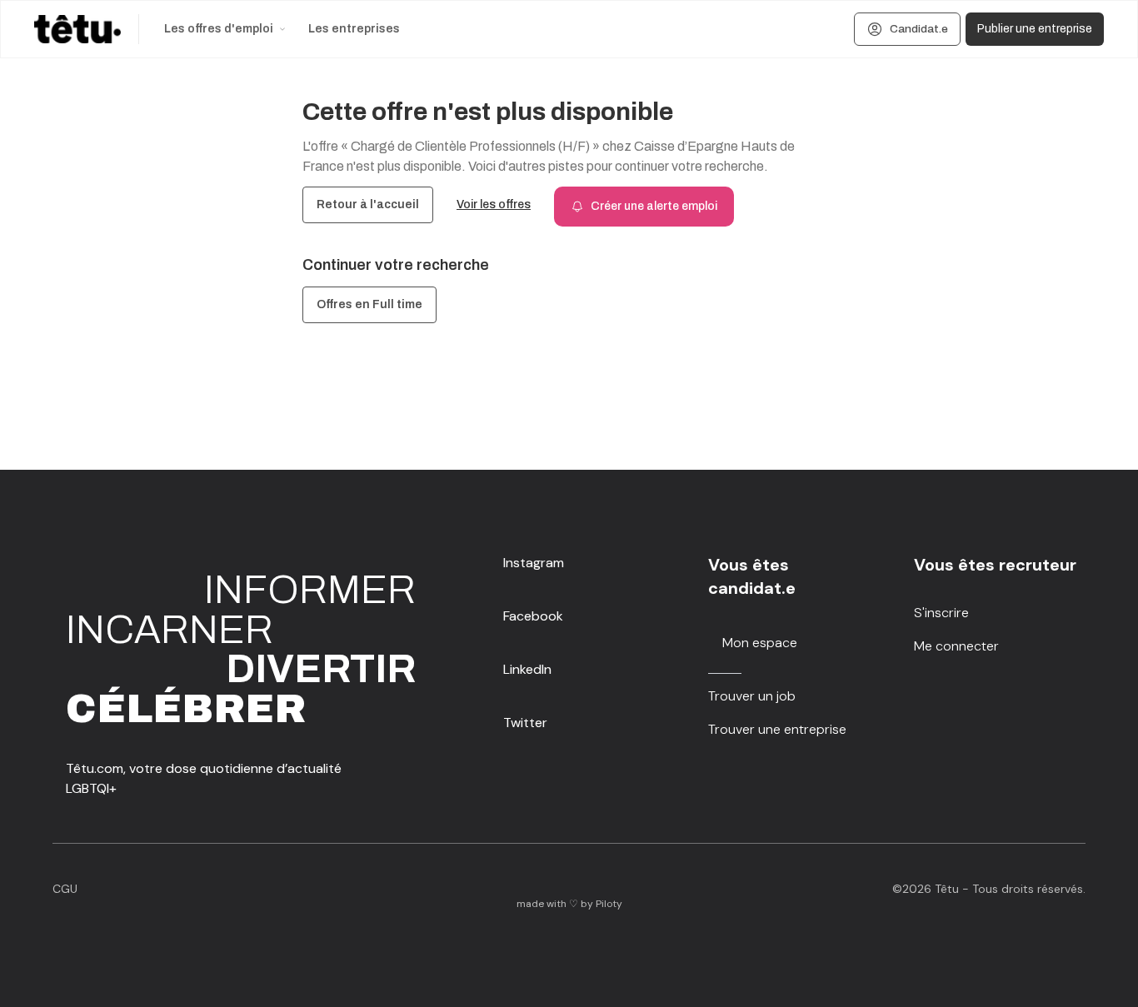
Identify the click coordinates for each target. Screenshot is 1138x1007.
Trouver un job (752, 696)
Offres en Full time (369, 304)
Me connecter (956, 646)
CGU (64, 888)
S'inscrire (941, 612)
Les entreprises (354, 28)
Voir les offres (494, 204)
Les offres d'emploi (218, 28)
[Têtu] (77, 29)
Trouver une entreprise (777, 729)
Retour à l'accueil (368, 204)
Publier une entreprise (1034, 28)
